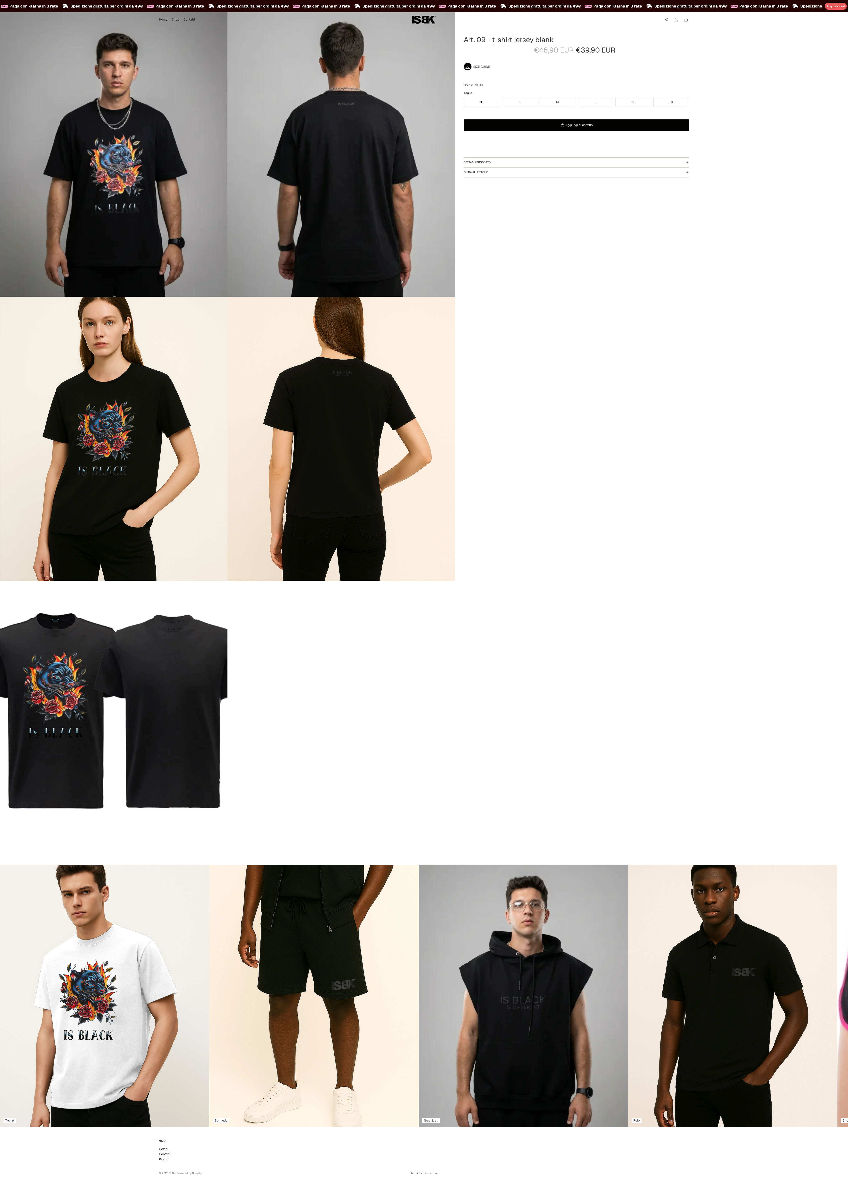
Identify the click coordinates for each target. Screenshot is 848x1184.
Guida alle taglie (476, 172)
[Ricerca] (667, 20)
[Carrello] (686, 20)
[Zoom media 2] (341, 154)
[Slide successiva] (684, 996)
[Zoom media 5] (113, 723)
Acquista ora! (836, 6)
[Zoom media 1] (113, 154)
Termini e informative (424, 1173)
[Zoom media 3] (113, 439)
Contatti (164, 1154)
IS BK (172, 1173)
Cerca (163, 1149)
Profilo (163, 1159)
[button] (576, 67)
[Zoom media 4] (341, 439)
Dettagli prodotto (477, 162)
